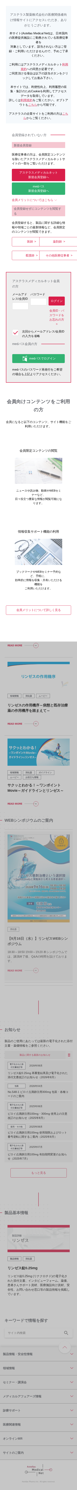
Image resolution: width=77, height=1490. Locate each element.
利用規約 (27, 100)
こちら (32, 104)
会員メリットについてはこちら (32, 200)
